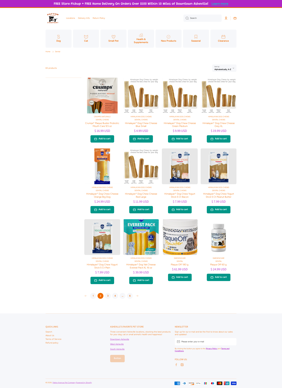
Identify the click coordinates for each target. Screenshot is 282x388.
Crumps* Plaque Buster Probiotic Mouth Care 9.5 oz (102, 125)
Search (49, 332)
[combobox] (202, 18)
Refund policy (52, 343)
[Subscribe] (232, 341)
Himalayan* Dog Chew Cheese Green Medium (180, 125)
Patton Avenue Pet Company (64, 383)
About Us (50, 335)
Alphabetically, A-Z (222, 69)
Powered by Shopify (84, 383)
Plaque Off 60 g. (218, 264)
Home (48, 52)
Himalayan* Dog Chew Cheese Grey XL (219, 125)
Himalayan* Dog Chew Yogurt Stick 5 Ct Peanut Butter (218, 195)
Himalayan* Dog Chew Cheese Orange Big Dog (102, 195)
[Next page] (136, 296)
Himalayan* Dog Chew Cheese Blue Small (141, 125)
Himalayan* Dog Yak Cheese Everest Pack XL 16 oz (141, 266)
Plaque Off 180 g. (180, 264)
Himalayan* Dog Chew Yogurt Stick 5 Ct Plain (102, 266)
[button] (235, 18)
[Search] (186, 18)
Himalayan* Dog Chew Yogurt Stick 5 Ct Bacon (179, 195)
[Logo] (53, 18)
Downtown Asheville (119, 339)
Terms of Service (53, 339)
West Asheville (117, 344)
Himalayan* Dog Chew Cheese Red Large (141, 195)
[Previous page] (86, 296)
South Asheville (117, 349)
